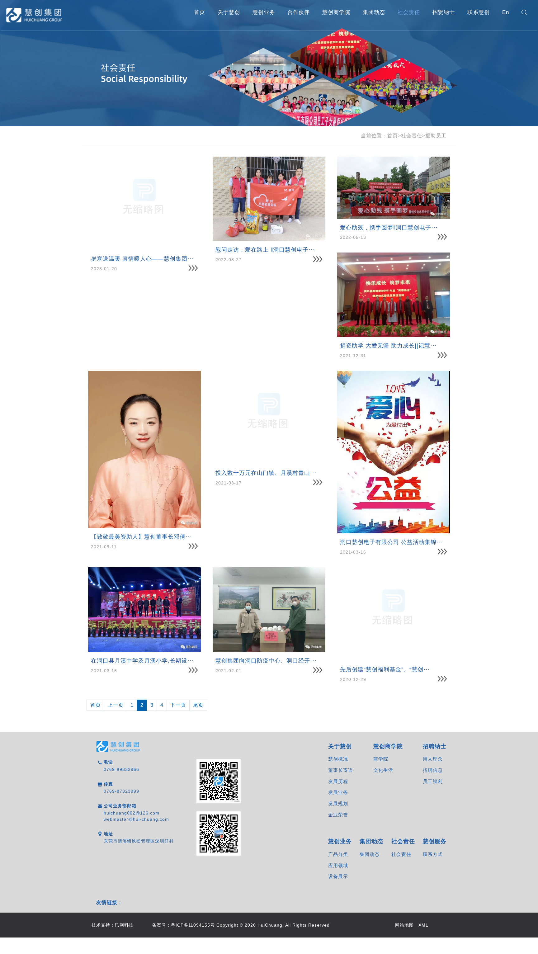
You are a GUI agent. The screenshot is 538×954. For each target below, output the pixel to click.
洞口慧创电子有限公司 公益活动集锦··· (391, 542)
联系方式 (433, 854)
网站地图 (404, 925)
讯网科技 (124, 925)
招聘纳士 (434, 746)
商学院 (380, 759)
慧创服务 (434, 841)
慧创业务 (263, 12)
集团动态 (374, 12)
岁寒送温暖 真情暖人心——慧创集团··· (142, 259)
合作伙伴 (298, 12)
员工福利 (433, 781)
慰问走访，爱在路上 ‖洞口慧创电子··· (265, 250)
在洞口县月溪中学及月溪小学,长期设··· (142, 661)
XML (423, 925)
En (505, 12)
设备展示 (338, 876)
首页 (199, 12)
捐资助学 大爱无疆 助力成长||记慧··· (388, 345)
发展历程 (338, 781)
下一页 (178, 705)
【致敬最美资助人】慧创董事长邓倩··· (141, 537)
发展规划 (338, 803)
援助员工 (435, 135)
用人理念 (433, 759)
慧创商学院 (336, 12)
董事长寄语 (340, 770)
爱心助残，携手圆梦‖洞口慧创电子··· (389, 227)
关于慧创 (229, 12)
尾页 (198, 705)
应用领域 (338, 865)
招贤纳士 (443, 12)
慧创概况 (338, 759)
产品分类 (338, 854)
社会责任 (409, 12)
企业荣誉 (338, 814)
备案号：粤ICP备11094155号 (183, 925)
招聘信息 (433, 770)
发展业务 (338, 792)
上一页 (116, 705)
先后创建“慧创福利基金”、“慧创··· (385, 669)
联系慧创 (478, 12)
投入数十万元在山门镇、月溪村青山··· (266, 473)
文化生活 (383, 770)
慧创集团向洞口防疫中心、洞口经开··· (266, 661)
